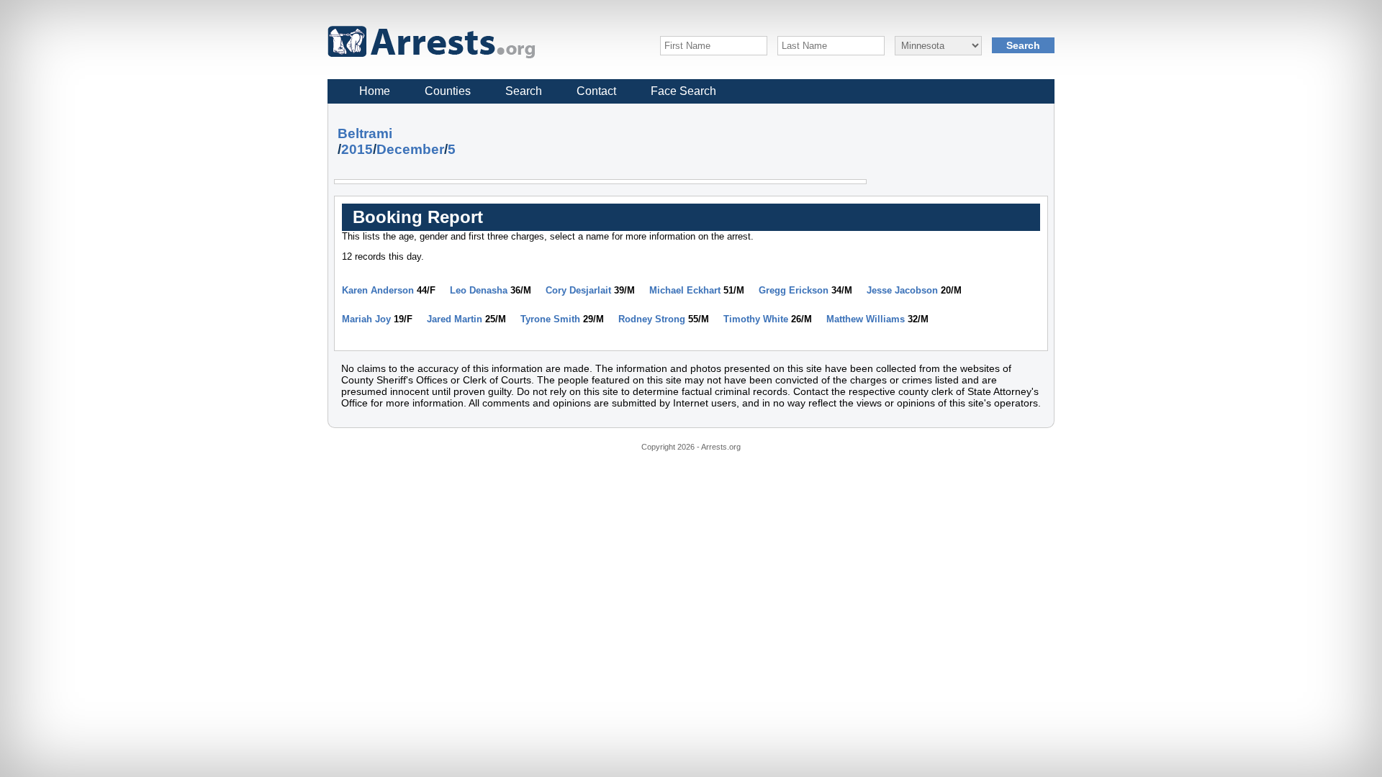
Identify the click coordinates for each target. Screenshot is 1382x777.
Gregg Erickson (793, 290)
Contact (596, 91)
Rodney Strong (651, 319)
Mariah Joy (366, 319)
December (410, 149)
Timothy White (755, 319)
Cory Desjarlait (578, 290)
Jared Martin (454, 319)
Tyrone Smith (550, 319)
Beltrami (365, 133)
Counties (448, 91)
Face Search (683, 91)
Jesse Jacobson (902, 290)
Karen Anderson (378, 290)
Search (523, 91)
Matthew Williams (865, 319)
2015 (357, 149)
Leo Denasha (478, 290)
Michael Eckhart (685, 290)
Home (374, 91)
